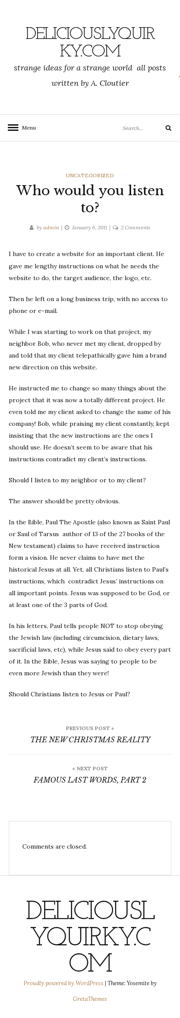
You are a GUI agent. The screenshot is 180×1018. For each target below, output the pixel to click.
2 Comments (135, 227)
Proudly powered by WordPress (64, 983)
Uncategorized (90, 175)
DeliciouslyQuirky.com (90, 43)
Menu (26, 127)
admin (51, 227)
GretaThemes (90, 999)
